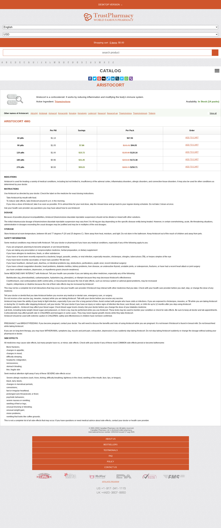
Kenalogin (82, 113)
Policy (110, 461)
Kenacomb (63, 113)
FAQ (110, 456)
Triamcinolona (125, 113)
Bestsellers (110, 444)
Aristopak (43, 113)
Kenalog (72, 113)
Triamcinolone (62, 101)
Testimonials (111, 450)
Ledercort (92, 113)
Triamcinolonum (140, 113)
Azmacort (53, 113)
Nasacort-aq (112, 113)
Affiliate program (110, 482)
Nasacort (102, 113)
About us (111, 439)
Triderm (152, 113)
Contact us (110, 467)
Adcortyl (34, 113)
